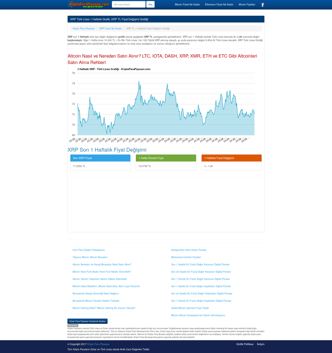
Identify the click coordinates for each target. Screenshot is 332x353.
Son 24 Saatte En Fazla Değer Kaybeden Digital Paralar (201, 293)
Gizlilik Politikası (244, 344)
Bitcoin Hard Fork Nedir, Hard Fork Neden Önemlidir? (102, 271)
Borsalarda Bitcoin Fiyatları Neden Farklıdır (96, 300)
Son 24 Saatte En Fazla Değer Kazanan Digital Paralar (201, 271)
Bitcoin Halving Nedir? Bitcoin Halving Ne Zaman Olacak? (104, 308)
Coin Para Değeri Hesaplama (89, 250)
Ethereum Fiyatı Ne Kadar (219, 4)
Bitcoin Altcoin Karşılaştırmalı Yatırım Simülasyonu (198, 315)
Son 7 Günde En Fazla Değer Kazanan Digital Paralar (200, 279)
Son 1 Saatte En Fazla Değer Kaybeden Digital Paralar (201, 286)
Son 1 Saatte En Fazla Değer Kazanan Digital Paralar (200, 264)
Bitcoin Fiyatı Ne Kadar (187, 4)
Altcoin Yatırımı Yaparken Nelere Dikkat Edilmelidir (100, 279)
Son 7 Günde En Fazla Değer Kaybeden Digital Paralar (201, 300)
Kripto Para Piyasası (98, 344)
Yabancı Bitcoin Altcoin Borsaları (90, 257)
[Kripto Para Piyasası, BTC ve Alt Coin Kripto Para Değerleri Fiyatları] (88, 4)
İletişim (261, 344)
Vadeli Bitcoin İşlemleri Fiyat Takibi (190, 308)
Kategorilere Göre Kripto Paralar (188, 250)
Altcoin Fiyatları (247, 4)
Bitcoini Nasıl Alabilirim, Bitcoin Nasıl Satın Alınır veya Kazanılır (106, 286)
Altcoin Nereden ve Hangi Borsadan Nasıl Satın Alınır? (102, 264)
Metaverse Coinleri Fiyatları (186, 257)
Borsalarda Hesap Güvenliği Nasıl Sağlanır (96, 293)
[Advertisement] (166, 205)
